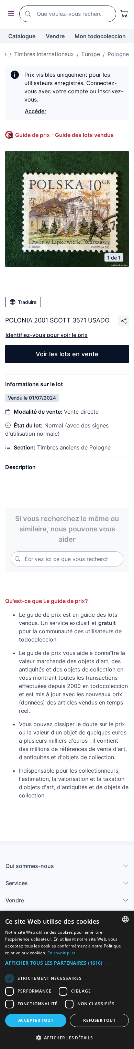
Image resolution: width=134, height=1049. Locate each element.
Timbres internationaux (44, 54)
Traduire (27, 302)
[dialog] (67, 980)
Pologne (118, 54)
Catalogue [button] (21, 36)
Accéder (35, 111)
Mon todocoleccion (100, 36)
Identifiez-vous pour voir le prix (46, 334)
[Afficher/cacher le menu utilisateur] (9, 14)
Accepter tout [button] (35, 1020)
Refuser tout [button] (99, 1020)
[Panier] (124, 13)
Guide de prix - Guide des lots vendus (64, 134)
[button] (67, 962)
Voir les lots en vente (67, 354)
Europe (90, 54)
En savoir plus (61, 953)
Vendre (55, 36)
